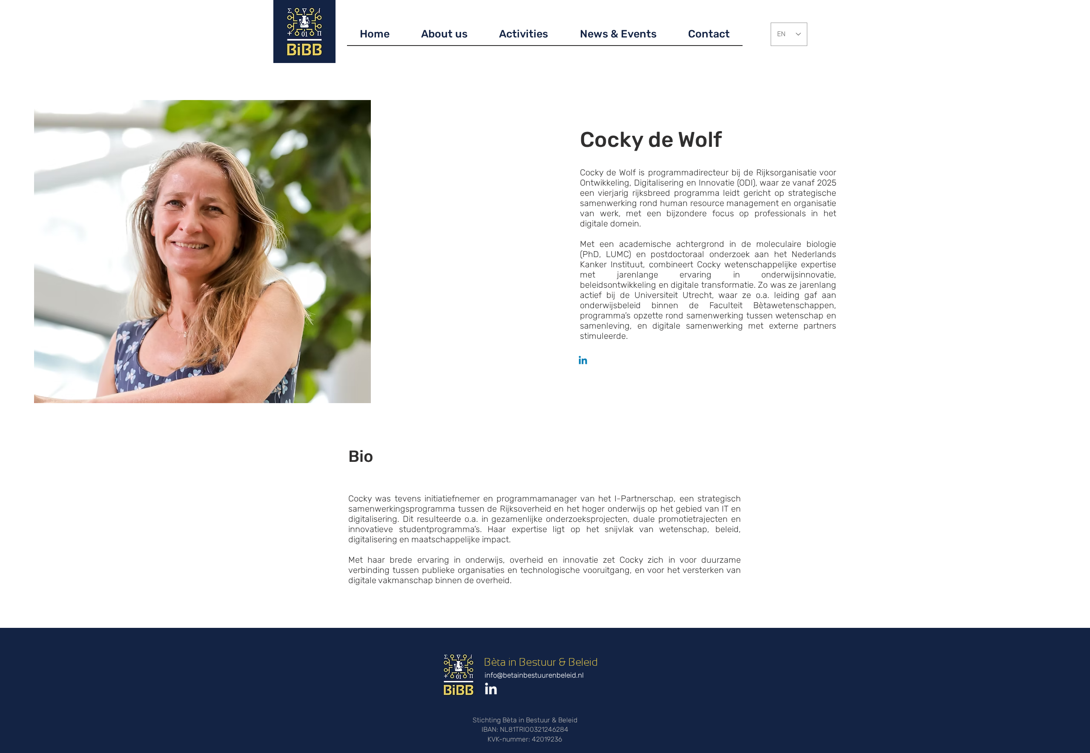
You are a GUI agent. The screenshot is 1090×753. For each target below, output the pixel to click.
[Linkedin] (583, 361)
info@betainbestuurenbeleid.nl (534, 675)
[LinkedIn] (491, 689)
